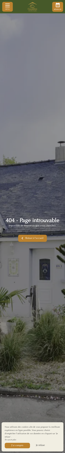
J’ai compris (17, 445)
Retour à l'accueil (34, 238)
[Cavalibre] (32, 6)
